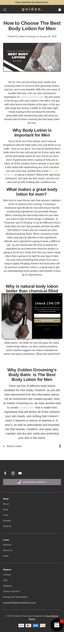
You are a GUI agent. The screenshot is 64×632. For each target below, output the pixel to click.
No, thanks (47, 329)
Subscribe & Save (47, 320)
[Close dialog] (60, 295)
